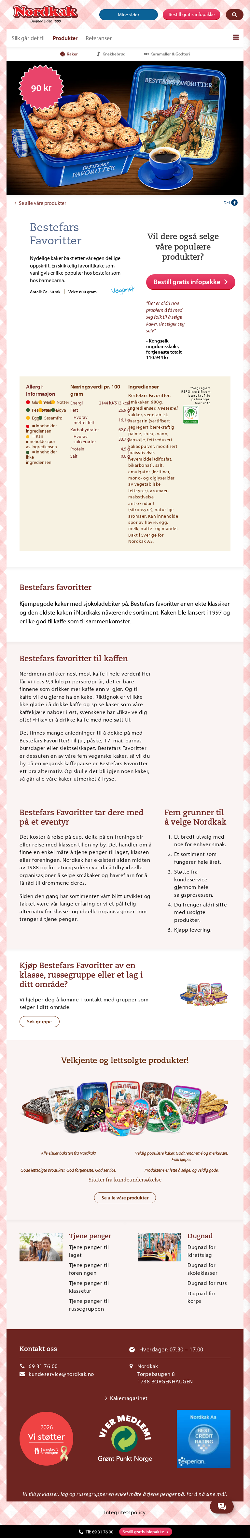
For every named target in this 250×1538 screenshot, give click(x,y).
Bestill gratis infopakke (192, 14)
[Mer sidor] (235, 37)
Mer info (203, 403)
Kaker (72, 53)
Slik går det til (28, 38)
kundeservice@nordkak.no (61, 1373)
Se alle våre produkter (42, 203)
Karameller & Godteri (170, 53)
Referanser (99, 38)
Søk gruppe (39, 1021)
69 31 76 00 (43, 1366)
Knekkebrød (114, 53)
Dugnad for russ (207, 1282)
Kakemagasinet (129, 1397)
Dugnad (200, 1236)
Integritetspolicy (125, 1512)
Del (227, 202)
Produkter (65, 38)
